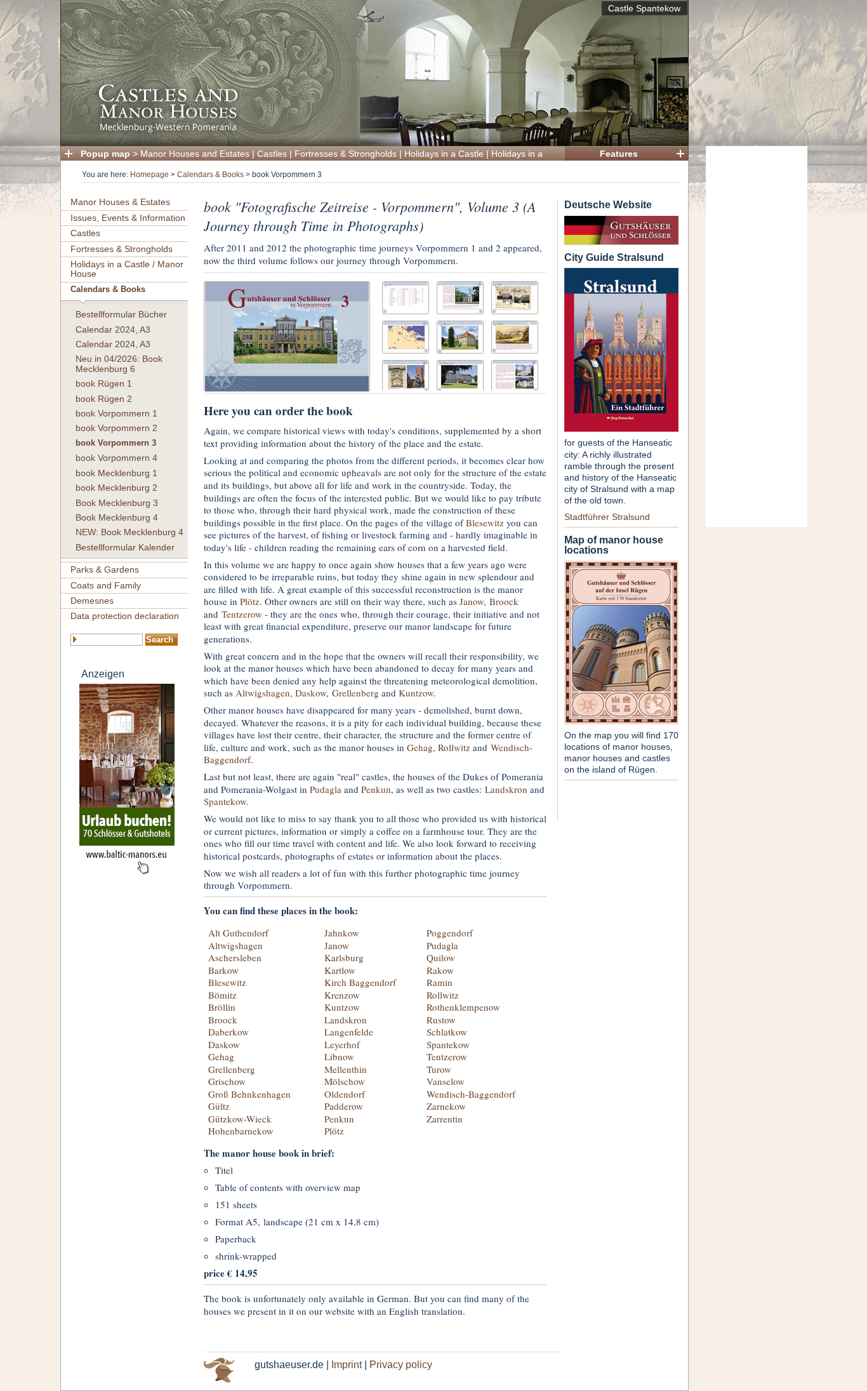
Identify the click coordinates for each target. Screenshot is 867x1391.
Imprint (346, 1364)
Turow (439, 1069)
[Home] (370, 130)
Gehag (420, 747)
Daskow (310, 692)
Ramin (440, 982)
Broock (504, 601)
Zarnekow (446, 1106)
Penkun (376, 789)
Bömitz (222, 994)
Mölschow (344, 1081)
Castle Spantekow (644, 8)
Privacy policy (400, 1364)
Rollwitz (454, 747)
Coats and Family (105, 585)
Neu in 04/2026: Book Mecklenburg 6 (119, 363)
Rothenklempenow (463, 1007)
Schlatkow (447, 1031)
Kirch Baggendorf (360, 982)
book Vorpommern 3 (116, 443)
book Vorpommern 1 (116, 413)
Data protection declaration (124, 616)
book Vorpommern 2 (116, 428)
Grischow (227, 1081)
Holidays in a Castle (444, 154)
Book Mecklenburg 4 (117, 517)
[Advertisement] (756, 336)
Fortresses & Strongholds (346, 154)
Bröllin (221, 1007)
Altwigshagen (262, 692)
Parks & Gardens (104, 569)
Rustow (441, 1019)
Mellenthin (345, 1069)
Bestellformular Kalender (125, 547)
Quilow (441, 957)
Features (619, 154)
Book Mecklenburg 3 (117, 503)
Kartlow (339, 970)
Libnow (339, 1056)
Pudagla (325, 789)
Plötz (250, 601)
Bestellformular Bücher (121, 314)
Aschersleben (234, 957)
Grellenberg (355, 692)
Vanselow (446, 1081)
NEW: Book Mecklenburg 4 (129, 532)
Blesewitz (485, 522)
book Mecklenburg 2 (116, 488)
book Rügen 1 (104, 383)
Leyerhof (342, 1044)
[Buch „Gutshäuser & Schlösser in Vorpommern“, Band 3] (287, 335)
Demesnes (92, 601)
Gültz (219, 1106)
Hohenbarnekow (241, 1130)
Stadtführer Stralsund (607, 517)
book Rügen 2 (104, 399)
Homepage (149, 174)
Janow (472, 601)
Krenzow (342, 994)
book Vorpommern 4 (116, 458)
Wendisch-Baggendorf (471, 1094)
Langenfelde (348, 1031)
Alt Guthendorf (238, 932)
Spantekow (225, 801)
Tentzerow (242, 614)
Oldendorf (344, 1094)
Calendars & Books (210, 174)
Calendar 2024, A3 (113, 329)
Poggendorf (450, 932)
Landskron (506, 789)
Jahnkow (341, 932)
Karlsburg (344, 957)
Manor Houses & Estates (120, 202)
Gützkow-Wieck (240, 1118)
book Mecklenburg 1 (116, 473)
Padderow (343, 1106)
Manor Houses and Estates (194, 154)
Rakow (440, 970)
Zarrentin (445, 1118)
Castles (272, 154)
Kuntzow (416, 692)
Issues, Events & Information (127, 218)
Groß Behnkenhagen (249, 1094)
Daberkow (228, 1031)
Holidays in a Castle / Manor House (126, 269)
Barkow (223, 970)
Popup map (105, 154)
